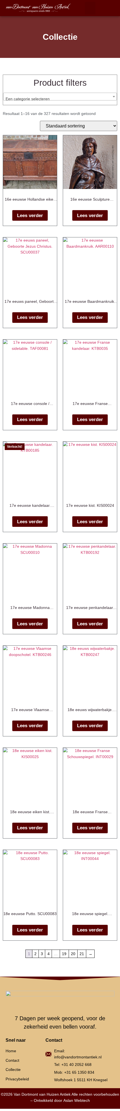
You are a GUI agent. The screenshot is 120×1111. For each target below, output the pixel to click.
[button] (90, 8)
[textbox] (60, 99)
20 (73, 954)
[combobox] (60, 96)
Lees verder (30, 215)
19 (64, 954)
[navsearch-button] (107, 8)
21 (82, 954)
